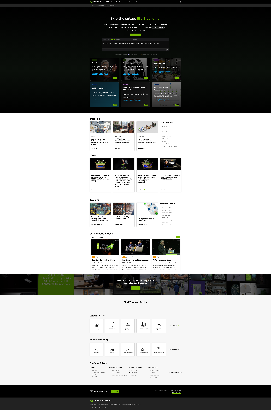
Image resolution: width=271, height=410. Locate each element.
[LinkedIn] (175, 390)
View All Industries (174, 349)
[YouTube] (180, 390)
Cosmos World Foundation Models (98, 373)
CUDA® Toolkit (115, 370)
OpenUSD (94, 377)
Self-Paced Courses (167, 210)
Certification (165, 217)
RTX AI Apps (134, 375)
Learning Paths (166, 215)
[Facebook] (169, 390)
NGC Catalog (153, 377)
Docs (126, 1)
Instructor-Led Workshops (169, 207)
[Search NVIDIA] (173, 2)
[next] (179, 237)
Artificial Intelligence (96, 329)
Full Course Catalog (167, 212)
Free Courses (165, 222)
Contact (139, 404)
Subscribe (115, 391)
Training (138, 1)
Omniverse (95, 370)
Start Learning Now (96, 224)
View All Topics (174, 326)
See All (173, 237)
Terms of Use (113, 404)
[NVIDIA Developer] (100, 2)
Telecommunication (159, 352)
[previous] (177, 237)
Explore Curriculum (120, 224)
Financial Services (143, 352)
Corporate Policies (130, 404)
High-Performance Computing (143, 329)
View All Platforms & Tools (175, 372)
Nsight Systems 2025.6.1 (168, 134)
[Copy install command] (167, 50)
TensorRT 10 (165, 143)
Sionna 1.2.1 (165, 141)
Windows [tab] (118, 39)
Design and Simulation (127, 329)
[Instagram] (172, 390)
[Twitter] (177, 390)
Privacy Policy (93, 404)
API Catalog (153, 372)
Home (112, 1)
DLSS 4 (164, 129)
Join (177, 1)
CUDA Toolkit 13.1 (166, 126)
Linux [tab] (113, 39)
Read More (94, 148)
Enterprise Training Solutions (169, 220)
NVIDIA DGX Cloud (154, 375)
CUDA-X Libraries (116, 372)
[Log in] (180, 2)
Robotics (112, 352)
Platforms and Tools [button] (101, 5)
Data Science (134, 372)
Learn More (135, 288)
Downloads (132, 1)
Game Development (128, 352)
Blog (117, 1)
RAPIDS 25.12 (165, 138)
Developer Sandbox (155, 370)
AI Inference (134, 370)
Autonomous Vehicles (159, 329)
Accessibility (121, 404)
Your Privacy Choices (103, 404)
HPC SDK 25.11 (166, 131)
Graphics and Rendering (112, 329)
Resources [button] (112, 5)
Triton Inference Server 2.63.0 (169, 146)
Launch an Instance (135, 35)
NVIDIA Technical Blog (176, 392)
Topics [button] (92, 5)
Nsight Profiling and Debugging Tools (119, 376)
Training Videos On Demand (169, 225)
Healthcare (96, 352)
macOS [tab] (109, 39)
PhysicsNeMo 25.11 (167, 136)
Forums (121, 1)
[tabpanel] (135, 44)
